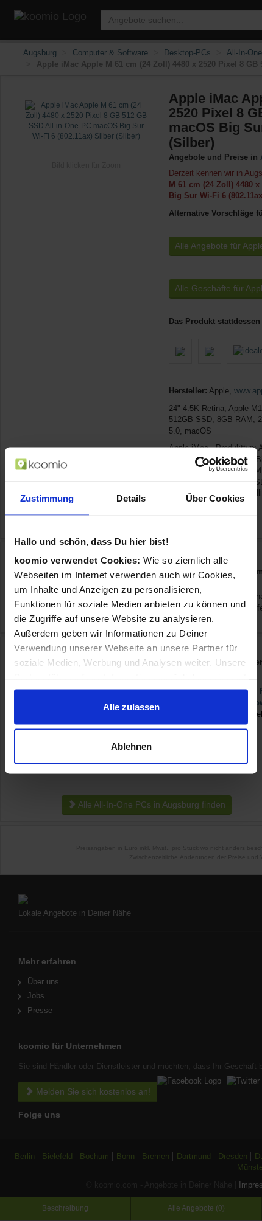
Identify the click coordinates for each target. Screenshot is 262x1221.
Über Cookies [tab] (215, 498)
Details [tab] (131, 498)
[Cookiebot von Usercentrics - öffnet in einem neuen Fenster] (194, 464)
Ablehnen (131, 746)
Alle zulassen (131, 706)
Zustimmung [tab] (47, 498)
